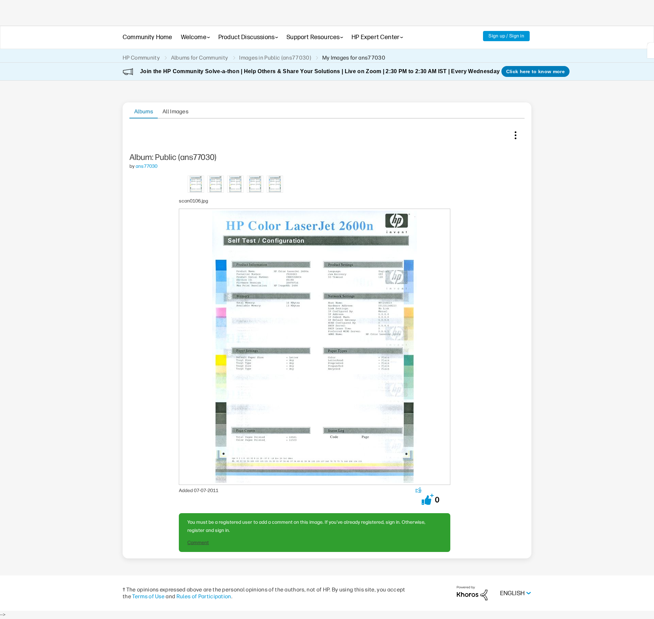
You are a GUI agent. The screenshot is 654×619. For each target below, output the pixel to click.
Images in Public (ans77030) (275, 57)
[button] (428, 499)
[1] (650, 50)
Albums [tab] (143, 111)
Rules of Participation (203, 596)
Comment (198, 542)
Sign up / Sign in (506, 36)
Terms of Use (148, 596)
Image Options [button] (515, 134)
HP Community (141, 57)
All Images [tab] (175, 111)
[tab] (196, 183)
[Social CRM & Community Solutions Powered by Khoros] (472, 593)
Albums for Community (199, 57)
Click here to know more (535, 71)
